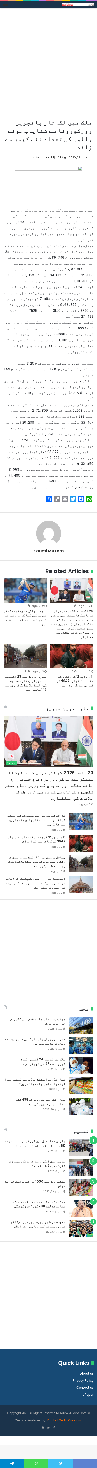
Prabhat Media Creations (64, 1420)
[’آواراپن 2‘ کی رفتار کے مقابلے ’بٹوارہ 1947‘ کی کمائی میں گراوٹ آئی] (71, 656)
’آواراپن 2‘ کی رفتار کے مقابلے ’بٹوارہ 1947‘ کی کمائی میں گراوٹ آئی (75, 680)
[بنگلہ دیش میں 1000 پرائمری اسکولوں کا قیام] (81, 1187)
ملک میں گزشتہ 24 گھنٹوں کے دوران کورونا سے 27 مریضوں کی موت (39, 1061)
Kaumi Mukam (48, 551)
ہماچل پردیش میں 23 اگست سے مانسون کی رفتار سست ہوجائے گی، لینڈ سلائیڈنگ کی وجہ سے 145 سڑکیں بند (25, 683)
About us (87, 1373)
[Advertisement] (48, 62)
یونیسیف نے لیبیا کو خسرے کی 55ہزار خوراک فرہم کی (37, 1021)
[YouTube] (43, 1428)
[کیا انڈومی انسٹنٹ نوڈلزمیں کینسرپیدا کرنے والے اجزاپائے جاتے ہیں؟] (81, 1085)
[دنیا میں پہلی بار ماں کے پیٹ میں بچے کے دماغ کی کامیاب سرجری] (81, 1045)
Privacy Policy (83, 1380)
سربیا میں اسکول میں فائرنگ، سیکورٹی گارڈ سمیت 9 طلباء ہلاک (36, 1163)
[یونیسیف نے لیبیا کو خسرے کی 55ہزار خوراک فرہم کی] (81, 1025)
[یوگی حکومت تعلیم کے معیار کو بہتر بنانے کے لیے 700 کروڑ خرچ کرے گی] (81, 1208)
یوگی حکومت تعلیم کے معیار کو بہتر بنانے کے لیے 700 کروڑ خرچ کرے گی (38, 1203)
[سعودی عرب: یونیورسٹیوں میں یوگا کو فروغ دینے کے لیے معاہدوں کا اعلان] (81, 1228)
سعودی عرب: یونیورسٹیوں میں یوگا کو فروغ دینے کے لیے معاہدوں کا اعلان (37, 1224)
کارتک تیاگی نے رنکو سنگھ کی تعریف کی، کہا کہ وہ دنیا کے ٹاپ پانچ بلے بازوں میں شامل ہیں (25, 617)
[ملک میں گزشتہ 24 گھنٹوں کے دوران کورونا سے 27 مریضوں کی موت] (81, 1065)
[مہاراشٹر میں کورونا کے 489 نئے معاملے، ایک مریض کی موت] (81, 1106)
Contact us (85, 1387)
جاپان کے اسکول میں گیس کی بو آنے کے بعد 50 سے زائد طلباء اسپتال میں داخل (35, 1143)
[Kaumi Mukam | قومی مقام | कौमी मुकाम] (78, 4)
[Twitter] (48, 1428)
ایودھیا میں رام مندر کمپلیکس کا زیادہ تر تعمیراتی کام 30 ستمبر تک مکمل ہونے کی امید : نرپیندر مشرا (35, 883)
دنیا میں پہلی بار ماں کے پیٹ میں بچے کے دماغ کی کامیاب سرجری (35, 1041)
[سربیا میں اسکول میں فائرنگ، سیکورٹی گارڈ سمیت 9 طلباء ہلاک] (81, 1167)
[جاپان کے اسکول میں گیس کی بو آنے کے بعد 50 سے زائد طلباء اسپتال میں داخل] (81, 1147)
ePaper (88, 1395)
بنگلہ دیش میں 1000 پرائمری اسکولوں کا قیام (35, 1183)
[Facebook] (54, 1428)
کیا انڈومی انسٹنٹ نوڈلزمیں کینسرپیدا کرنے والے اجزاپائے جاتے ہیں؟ (35, 1081)
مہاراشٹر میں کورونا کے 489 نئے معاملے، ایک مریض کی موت (40, 1101)
